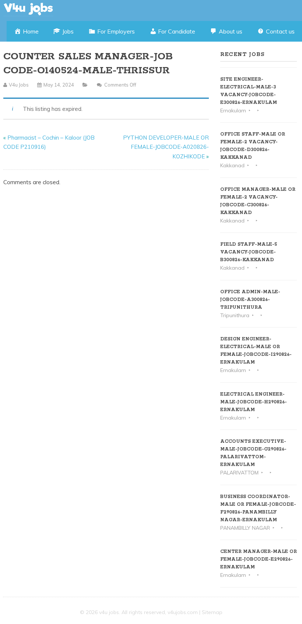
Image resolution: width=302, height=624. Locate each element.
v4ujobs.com (183, 612)
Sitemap (212, 612)
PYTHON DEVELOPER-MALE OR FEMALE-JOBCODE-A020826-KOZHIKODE (166, 147)
